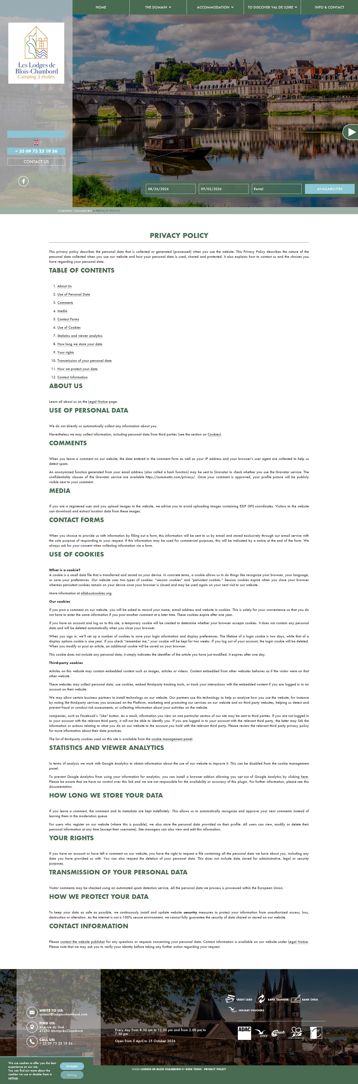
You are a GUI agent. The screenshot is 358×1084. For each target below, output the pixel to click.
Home (101, 7)
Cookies (214, 434)
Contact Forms (68, 319)
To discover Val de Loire (270, 7)
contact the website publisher (82, 941)
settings (13, 1078)
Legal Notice (98, 401)
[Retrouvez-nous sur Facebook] (120, 1007)
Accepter (72, 1066)
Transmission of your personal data (84, 360)
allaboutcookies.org (96, 593)
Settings (72, 1075)
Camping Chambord (75, 211)
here (304, 776)
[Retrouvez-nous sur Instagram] (134, 1007)
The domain (156, 7)
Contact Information (72, 377)
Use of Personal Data (73, 294)
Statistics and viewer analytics (80, 335)
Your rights (65, 352)
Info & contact (329, 7)
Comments (65, 302)
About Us (64, 286)
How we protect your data (77, 369)
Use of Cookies (69, 327)
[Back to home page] (36, 53)
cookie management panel (171, 739)
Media (62, 311)
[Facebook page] (23, 181)
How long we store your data (79, 344)
